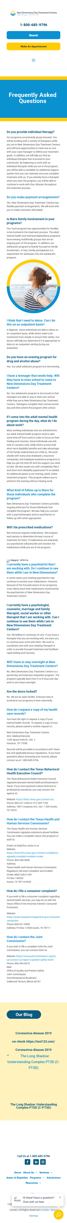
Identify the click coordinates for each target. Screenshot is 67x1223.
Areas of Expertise (17, 1177)
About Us (28, 1172)
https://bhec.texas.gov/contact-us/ (35, 799)
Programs (35, 1177)
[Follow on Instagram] (43, 1162)
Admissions (54, 1177)
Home (17, 1172)
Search (33, 35)
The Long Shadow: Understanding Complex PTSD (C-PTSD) (33, 1106)
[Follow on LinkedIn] (36, 1162)
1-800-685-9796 (33, 25)
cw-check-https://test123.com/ (33, 1041)
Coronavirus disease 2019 (33, 1033)
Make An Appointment (34, 46)
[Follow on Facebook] (27, 1162)
